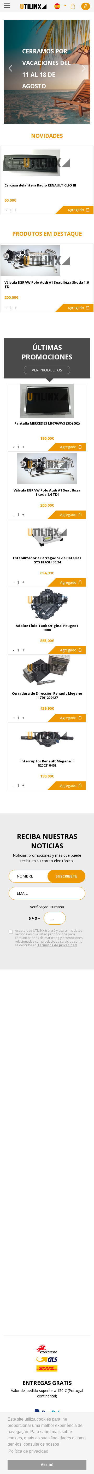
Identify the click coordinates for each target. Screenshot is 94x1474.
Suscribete (66, 876)
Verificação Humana (47, 906)
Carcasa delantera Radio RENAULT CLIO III (40, 185)
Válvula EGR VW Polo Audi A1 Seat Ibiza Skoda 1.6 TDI (47, 492)
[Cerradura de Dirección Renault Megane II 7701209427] (47, 668)
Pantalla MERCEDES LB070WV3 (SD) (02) (47, 423)
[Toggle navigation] (7, 6)
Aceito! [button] (47, 1465)
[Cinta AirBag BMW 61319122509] (47, 261)
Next (83, 68)
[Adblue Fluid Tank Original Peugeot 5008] (47, 600)
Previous (10, 68)
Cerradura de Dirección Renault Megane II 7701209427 (47, 695)
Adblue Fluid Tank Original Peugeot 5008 (47, 628)
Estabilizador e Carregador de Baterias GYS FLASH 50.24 (47, 560)
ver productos (47, 370)
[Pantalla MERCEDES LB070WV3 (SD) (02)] (47, 397)
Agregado (76, 209)
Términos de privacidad (57, 945)
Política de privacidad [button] (28, 1451)
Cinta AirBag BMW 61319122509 (30, 283)
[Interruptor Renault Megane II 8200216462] (47, 736)
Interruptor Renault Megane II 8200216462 (47, 763)
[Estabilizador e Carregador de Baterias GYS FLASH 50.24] (47, 532)
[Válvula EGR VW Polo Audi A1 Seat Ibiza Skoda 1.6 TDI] (47, 465)
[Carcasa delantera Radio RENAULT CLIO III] (47, 163)
